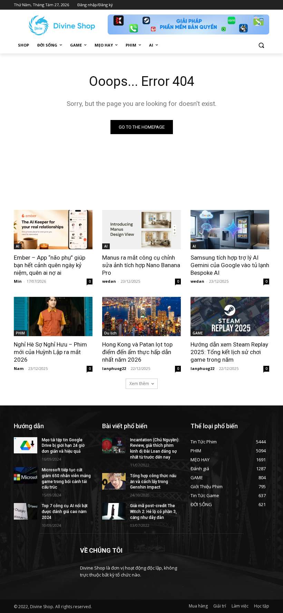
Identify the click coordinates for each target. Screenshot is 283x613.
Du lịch (110, 333)
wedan (109, 281)
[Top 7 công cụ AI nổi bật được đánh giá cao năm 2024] (25, 511)
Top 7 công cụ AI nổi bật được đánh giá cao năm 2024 (65, 511)
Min (18, 281)
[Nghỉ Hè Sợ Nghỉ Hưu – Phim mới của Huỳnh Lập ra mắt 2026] (53, 316)
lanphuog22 (114, 368)
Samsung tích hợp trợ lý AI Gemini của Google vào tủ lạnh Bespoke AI (230, 265)
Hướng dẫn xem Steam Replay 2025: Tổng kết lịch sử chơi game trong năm (229, 352)
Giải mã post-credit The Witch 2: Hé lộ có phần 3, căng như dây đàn (153, 511)
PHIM (20, 333)
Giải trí (219, 606)
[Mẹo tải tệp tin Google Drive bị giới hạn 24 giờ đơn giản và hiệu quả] (25, 445)
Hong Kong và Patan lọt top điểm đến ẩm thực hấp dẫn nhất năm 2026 (137, 352)
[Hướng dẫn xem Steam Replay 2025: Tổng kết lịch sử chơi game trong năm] (230, 316)
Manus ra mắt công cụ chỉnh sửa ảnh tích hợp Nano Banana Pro (141, 265)
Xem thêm (139, 383)
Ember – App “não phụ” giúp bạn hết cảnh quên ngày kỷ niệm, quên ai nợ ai (49, 265)
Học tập (261, 606)
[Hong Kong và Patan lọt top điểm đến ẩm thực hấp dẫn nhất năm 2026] (141, 316)
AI (17, 246)
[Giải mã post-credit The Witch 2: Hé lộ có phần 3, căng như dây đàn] (114, 511)
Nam (18, 368)
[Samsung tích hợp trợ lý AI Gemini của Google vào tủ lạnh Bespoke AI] (230, 229)
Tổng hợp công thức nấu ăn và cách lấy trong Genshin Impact (153, 481)
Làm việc (240, 606)
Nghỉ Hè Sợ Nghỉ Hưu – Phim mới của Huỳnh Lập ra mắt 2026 (50, 352)
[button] (261, 45)
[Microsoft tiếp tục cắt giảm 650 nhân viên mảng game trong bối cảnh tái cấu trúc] (25, 475)
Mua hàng (198, 606)
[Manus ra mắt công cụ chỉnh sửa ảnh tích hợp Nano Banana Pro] (141, 229)
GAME (198, 333)
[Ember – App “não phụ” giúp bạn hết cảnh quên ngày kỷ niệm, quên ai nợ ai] (53, 229)
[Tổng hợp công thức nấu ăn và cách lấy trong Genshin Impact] (114, 481)
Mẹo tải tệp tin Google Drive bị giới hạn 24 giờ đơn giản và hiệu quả (63, 446)
